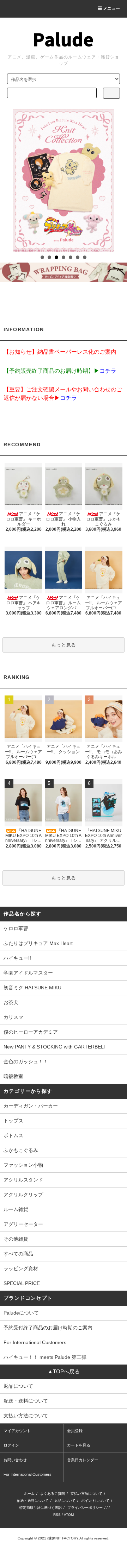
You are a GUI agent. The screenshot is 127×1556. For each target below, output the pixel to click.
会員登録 (75, 1431)
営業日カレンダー (82, 1460)
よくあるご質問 (52, 1493)
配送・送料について (33, 1501)
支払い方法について (86, 1493)
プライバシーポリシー (85, 1508)
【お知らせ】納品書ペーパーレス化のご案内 (60, 352)
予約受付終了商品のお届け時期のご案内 (48, 1327)
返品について (64, 1501)
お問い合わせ (15, 1460)
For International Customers (35, 1342)
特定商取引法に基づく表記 (40, 1508)
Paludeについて (21, 1313)
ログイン (11, 1445)
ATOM (69, 1515)
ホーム (29, 1493)
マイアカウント (17, 1431)
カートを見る (78, 1445)
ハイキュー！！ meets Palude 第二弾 (45, 1357)
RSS (57, 1515)
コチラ (107, 371)
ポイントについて (95, 1501)
